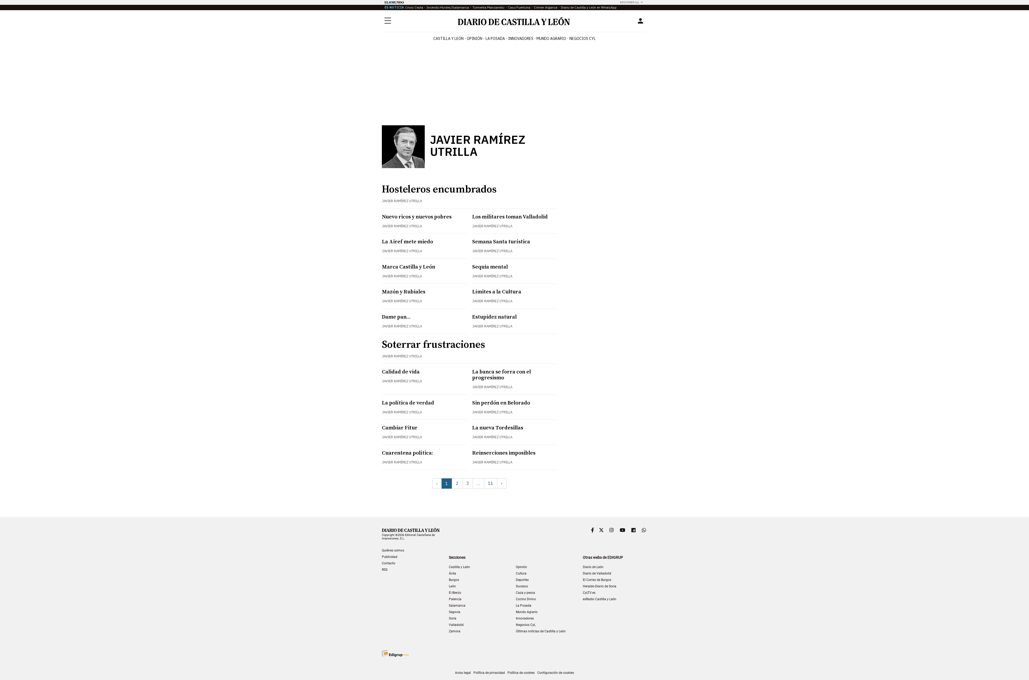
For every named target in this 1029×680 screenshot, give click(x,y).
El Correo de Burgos (597, 580)
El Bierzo (455, 593)
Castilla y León (448, 38)
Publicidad (389, 557)
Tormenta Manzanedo (488, 7)
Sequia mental (490, 267)
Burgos (454, 580)
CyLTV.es (589, 593)
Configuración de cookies (555, 673)
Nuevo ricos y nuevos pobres (417, 217)
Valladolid (456, 625)
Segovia (454, 612)
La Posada (495, 38)
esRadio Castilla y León (599, 599)
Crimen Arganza (545, 7)
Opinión (474, 38)
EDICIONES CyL (629, 2)
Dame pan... (396, 317)
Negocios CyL (582, 38)
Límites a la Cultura (496, 292)
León (452, 586)
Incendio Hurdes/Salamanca (448, 7)
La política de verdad (408, 403)
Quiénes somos (393, 550)
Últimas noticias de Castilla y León (541, 631)
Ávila (452, 573)
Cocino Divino (526, 599)
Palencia (455, 599)
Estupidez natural (494, 317)
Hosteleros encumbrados (439, 189)
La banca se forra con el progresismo (501, 375)
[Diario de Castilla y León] (514, 21)
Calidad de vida (401, 372)
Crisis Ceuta (414, 7)
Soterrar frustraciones (433, 344)
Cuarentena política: (407, 453)
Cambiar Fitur (399, 428)
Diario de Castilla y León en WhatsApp (589, 7)
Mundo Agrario (551, 38)
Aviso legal (463, 673)
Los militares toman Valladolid (510, 217)
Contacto (388, 563)
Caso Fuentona (519, 7)
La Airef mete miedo (407, 242)
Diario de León (593, 567)
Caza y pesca (525, 593)
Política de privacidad (489, 673)
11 (490, 483)
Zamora (454, 631)
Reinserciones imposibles (503, 453)
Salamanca (457, 605)
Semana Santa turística (501, 242)
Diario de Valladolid (597, 573)
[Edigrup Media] (395, 653)
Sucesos (522, 586)
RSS (384, 570)
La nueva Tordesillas (497, 428)
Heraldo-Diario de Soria (599, 586)
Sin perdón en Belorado (501, 403)
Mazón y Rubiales (403, 292)
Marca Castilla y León (408, 267)
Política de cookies (521, 673)
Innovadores (520, 38)
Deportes (522, 580)
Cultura (521, 573)
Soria (452, 618)
